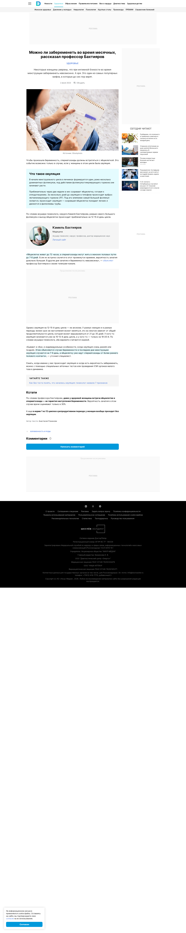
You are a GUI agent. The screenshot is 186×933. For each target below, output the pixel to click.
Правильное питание (88, 3)
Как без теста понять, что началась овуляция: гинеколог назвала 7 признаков (68, 383)
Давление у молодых (62, 9)
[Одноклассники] (93, 506)
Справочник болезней (144, 9)
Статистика (87, 518)
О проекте (50, 511)
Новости (48, 3)
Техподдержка (101, 518)
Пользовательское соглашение (91, 515)
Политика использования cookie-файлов (125, 515)
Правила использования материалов (59, 515)
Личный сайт (59, 239)
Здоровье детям (134, 3)
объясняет (108, 260)
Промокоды (118, 9)
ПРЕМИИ (129, 9)
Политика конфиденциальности (126, 511)
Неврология (79, 9)
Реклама (85, 511)
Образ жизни (71, 3)
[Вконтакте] (86, 506)
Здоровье (58, 3)
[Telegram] (100, 506)
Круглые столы (104, 9)
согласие (10, 918)
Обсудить (81, 83)
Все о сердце (105, 3)
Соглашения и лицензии (68, 511)
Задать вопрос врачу (101, 511)
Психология (91, 9)
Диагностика (119, 3)
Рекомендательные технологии (65, 518)
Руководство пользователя (122, 518)
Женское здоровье (42, 9)
